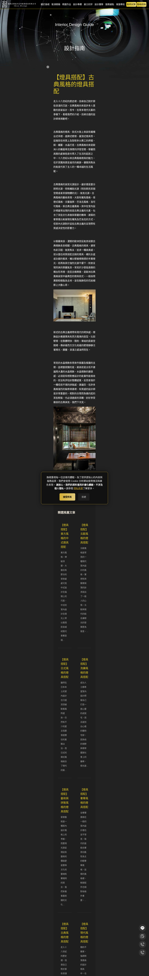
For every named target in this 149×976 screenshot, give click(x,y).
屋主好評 (88, 4)
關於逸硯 (45, 4)
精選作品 (66, 4)
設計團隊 (99, 4)
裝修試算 (131, 4)
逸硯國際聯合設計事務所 (19, 4)
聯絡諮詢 (141, 4)
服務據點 (109, 4)
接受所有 (67, 497)
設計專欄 (77, 4)
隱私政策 (78, 488)
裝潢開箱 (56, 4)
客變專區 (120, 4)
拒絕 (84, 497)
